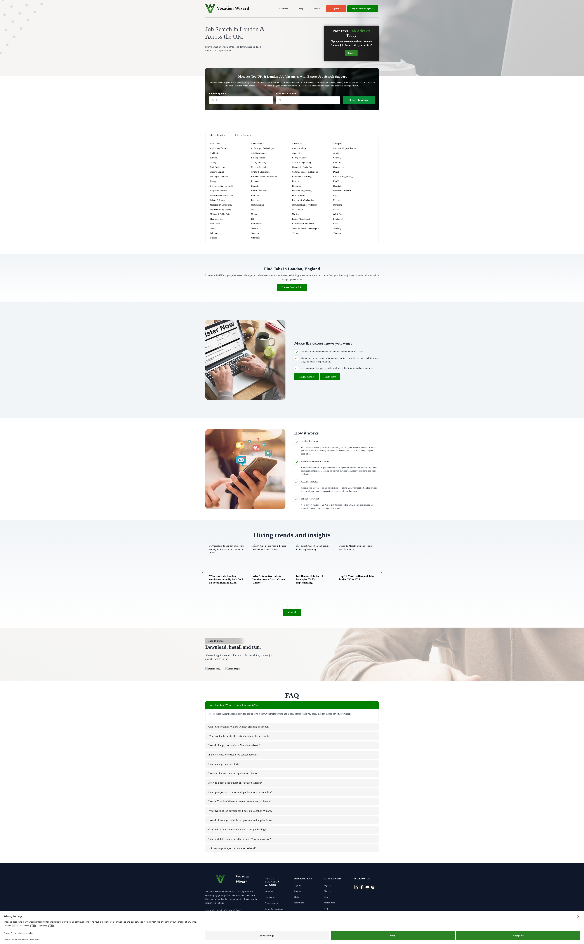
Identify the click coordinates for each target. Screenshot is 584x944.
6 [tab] (296, 606)
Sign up (298, 891)
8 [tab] (305, 606)
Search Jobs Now (358, 100)
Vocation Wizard (233, 8)
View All (292, 612)
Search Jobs (329, 902)
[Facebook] (361, 887)
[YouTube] (367, 887)
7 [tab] (301, 606)
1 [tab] (273, 606)
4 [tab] (287, 606)
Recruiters (283, 8)
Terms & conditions (274, 909)
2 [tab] (278, 606)
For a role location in (286, 93)
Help (296, 897)
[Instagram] (372, 887)
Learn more (330, 376)
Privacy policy (271, 903)
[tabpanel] (227, 563)
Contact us (270, 897)
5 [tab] (292, 606)
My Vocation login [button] (362, 8)
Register (351, 53)
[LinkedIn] (356, 887)
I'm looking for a (217, 93)
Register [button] (335, 8)
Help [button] (316, 8)
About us (269, 891)
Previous (203, 572)
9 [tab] (310, 606)
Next (380, 572)
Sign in (297, 885)
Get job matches (307, 376)
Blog (301, 8)
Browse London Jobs (292, 287)
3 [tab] (282, 606)
